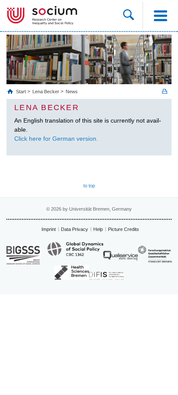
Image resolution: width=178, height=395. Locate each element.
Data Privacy (74, 229)
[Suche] (133, 15)
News (72, 91)
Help (98, 229)
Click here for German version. (56, 138)
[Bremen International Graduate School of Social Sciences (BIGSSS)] (23, 255)
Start (21, 91)
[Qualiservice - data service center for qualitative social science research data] (120, 257)
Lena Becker (45, 91)
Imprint (48, 229)
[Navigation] (160, 15)
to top (89, 185)
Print (164, 91)
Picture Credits (123, 229)
